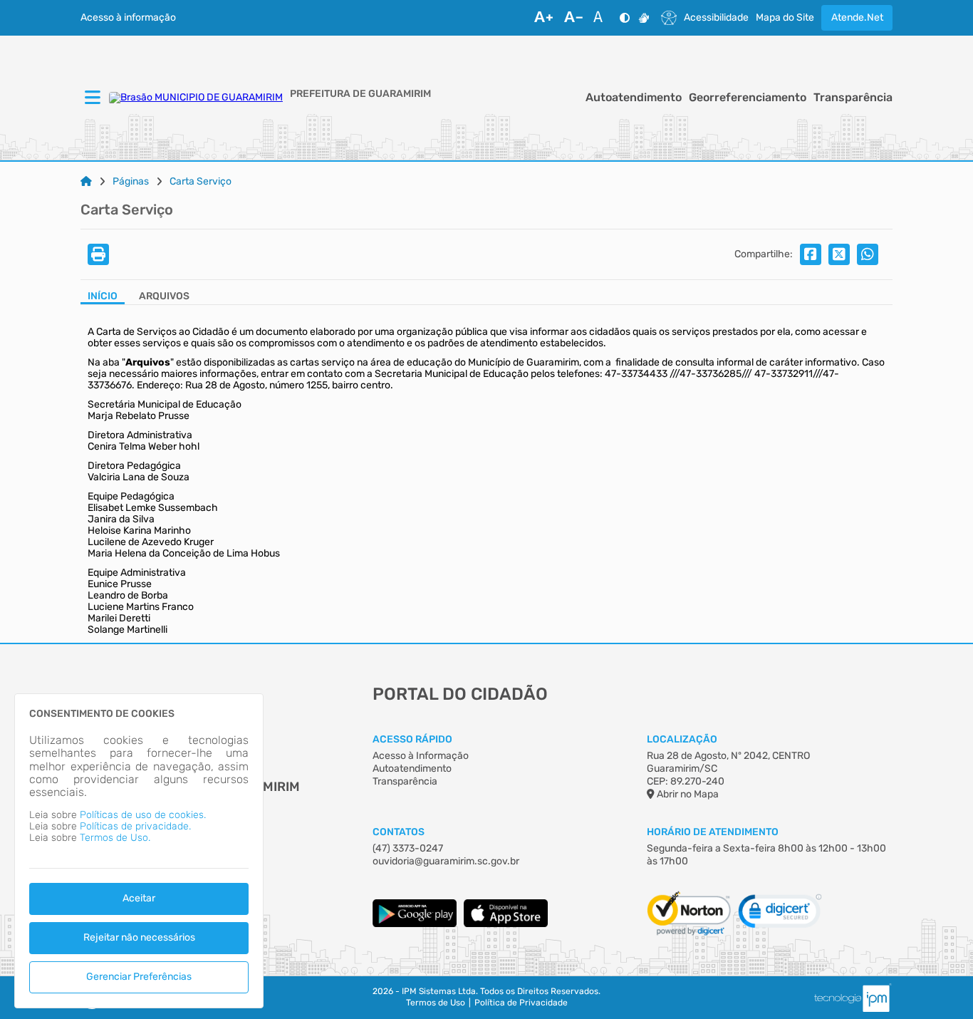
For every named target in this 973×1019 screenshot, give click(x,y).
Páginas (131, 181)
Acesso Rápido (412, 739)
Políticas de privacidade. (135, 826)
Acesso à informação (128, 18)
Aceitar (139, 898)
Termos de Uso (435, 1003)
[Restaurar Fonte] (601, 18)
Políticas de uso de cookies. (143, 815)
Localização (682, 739)
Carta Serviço (200, 181)
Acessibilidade (716, 18)
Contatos (399, 832)
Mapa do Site (785, 18)
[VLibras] (644, 18)
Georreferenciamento (747, 97)
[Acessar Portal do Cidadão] (196, 97)
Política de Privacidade (521, 1003)
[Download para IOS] (506, 924)
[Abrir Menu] (91, 98)
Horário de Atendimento (713, 832)
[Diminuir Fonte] (573, 18)
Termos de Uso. (115, 838)
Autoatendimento (634, 97)
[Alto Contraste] (624, 18)
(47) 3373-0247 (408, 848)
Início (103, 296)
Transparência (853, 97)
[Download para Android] (415, 924)
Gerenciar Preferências (139, 977)
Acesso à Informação (421, 756)
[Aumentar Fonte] (543, 18)
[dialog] (139, 850)
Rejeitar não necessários (139, 937)
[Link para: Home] (86, 181)
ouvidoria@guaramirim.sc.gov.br (446, 861)
